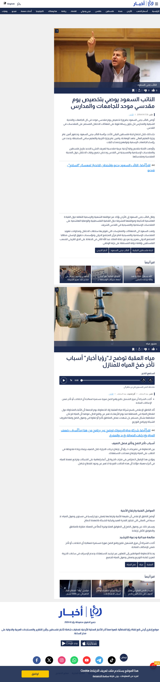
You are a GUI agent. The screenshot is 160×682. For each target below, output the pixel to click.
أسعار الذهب (142, 11)
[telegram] (99, 660)
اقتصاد (73, 11)
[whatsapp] (74, 660)
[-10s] (143, 380)
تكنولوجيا (40, 11)
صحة (120, 11)
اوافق (35, 673)
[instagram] (62, 660)
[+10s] (150, 380)
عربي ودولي (86, 11)
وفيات (4, 11)
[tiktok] (112, 660)
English (11, 4)
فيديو (14, 11)
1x (71, 380)
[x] (49, 660)
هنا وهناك (52, 11)
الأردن (129, 11)
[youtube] (87, 660)
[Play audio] (64, 380)
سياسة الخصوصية (101, 676)
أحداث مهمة (26, 11)
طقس (98, 11)
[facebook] (37, 660)
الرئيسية (155, 11)
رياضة (63, 11)
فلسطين (110, 11)
